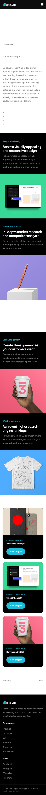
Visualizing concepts (15, 543)
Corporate (20, 594)
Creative (19, 540)
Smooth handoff (14, 597)
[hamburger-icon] (42, 4)
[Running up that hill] (23, 629)
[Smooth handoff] (23, 575)
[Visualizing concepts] (23, 521)
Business (10, 540)
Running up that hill (15, 652)
